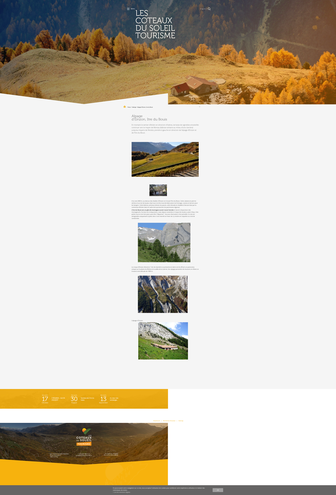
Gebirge (134, 107)
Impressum (156, 421)
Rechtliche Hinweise (169, 421)
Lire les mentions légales (122, 492)
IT (206, 9)
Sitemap (180, 421)
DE (202, 9)
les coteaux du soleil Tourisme (155, 24)
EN (204, 9)
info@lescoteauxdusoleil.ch (84, 455)
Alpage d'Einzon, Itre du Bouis (145, 107)
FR (201, 9)
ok (218, 490)
